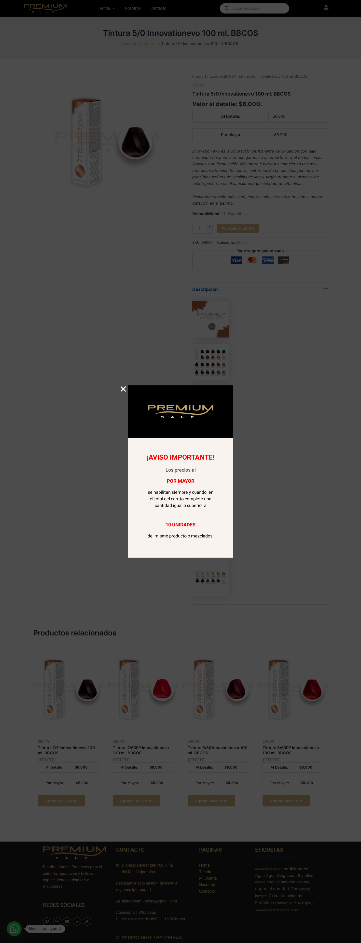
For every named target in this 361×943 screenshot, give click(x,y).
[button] (123, 389)
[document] (180, 471)
